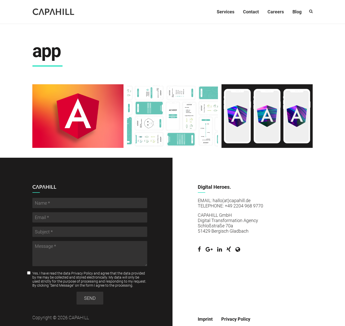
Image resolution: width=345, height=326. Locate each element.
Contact (251, 11)
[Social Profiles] (199, 249)
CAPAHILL (53, 12)
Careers (275, 11)
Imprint (205, 319)
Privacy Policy (82, 273)
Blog (297, 11)
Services (225, 11)
